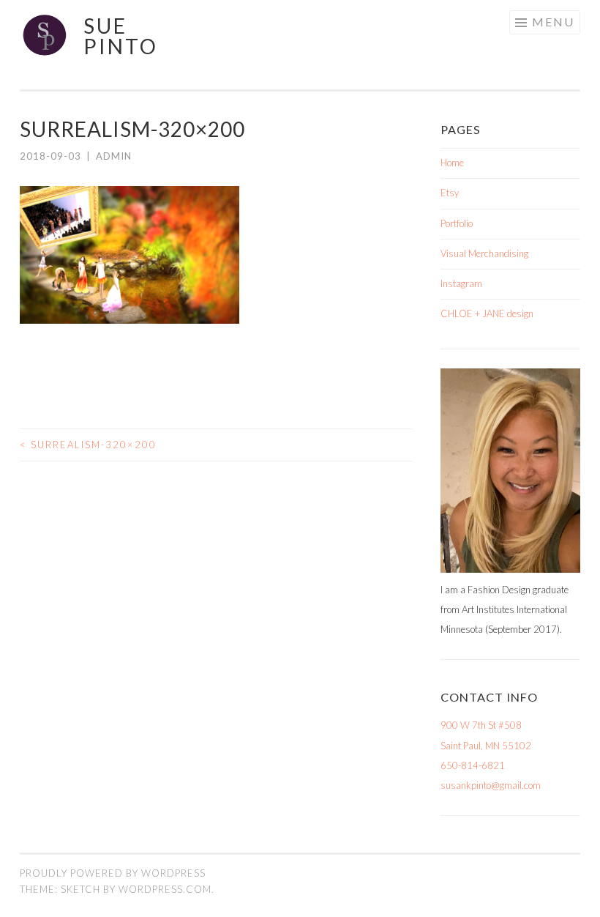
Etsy (449, 192)
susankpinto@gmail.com (490, 785)
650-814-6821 (472, 765)
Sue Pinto (120, 36)
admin (114, 156)
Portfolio (456, 223)
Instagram (461, 283)
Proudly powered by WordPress (113, 873)
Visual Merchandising (484, 253)
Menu (553, 22)
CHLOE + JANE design (486, 313)
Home (452, 162)
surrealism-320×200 (88, 444)
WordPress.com (165, 889)
